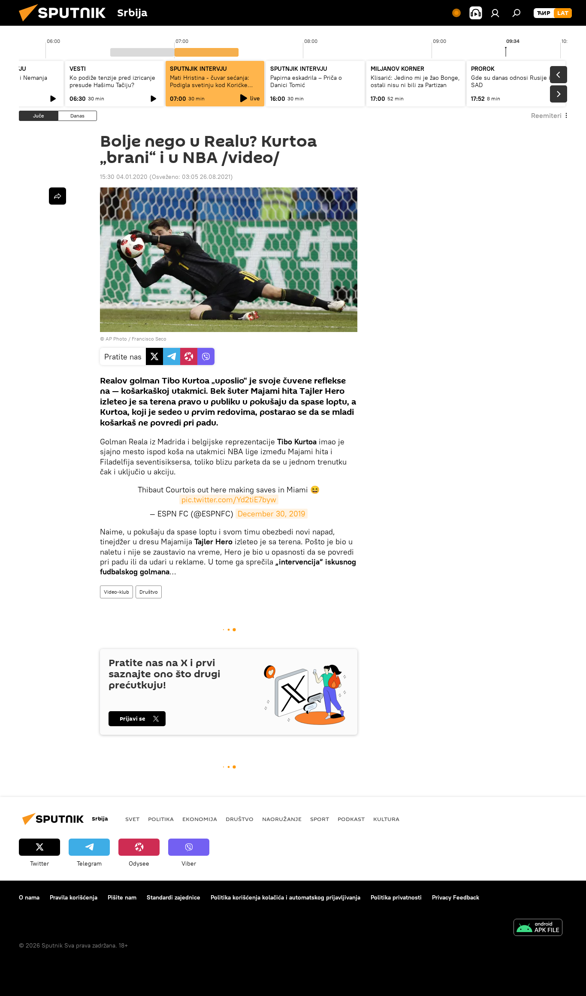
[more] (57, 196)
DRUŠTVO (240, 819)
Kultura (386, 819)
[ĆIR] (544, 13)
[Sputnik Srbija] (65, 23)
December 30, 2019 (271, 514)
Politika (161, 819)
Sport (319, 819)
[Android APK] (538, 928)
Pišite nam (122, 897)
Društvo (148, 592)
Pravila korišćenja (73, 897)
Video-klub (116, 592)
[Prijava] (495, 12)
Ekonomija (199, 819)
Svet (132, 819)
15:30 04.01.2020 (124, 177)
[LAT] (563, 13)
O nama (29, 897)
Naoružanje (282, 819)
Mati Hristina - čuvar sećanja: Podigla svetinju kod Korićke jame (209, 85)
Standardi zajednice (173, 897)
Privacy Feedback (455, 897)
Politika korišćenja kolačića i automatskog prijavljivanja (285, 897)
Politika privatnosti (396, 897)
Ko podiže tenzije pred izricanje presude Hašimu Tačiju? (112, 81)
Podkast (351, 819)
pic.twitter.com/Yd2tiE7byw (228, 499)
